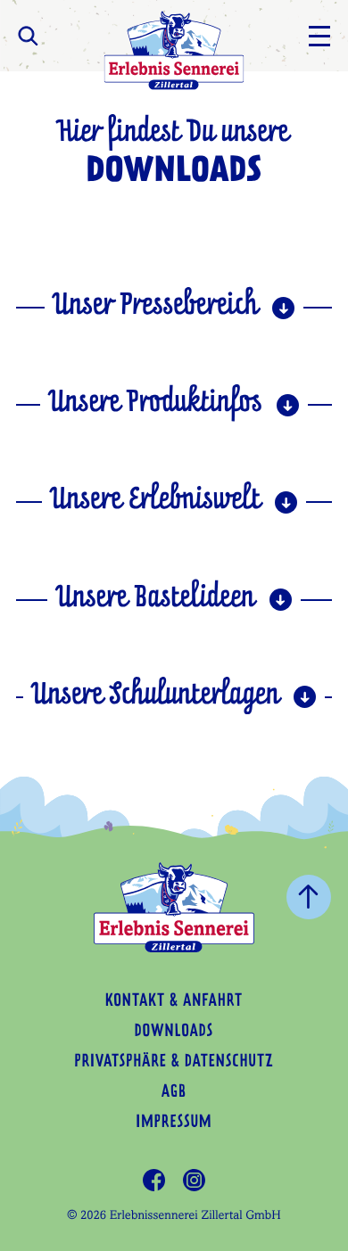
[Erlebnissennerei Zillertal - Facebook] (154, 1180)
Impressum (173, 1123)
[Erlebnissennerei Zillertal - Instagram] (194, 1180)
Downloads (174, 1033)
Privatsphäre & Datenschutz (173, 1063)
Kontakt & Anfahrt (174, 1002)
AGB (174, 1093)
